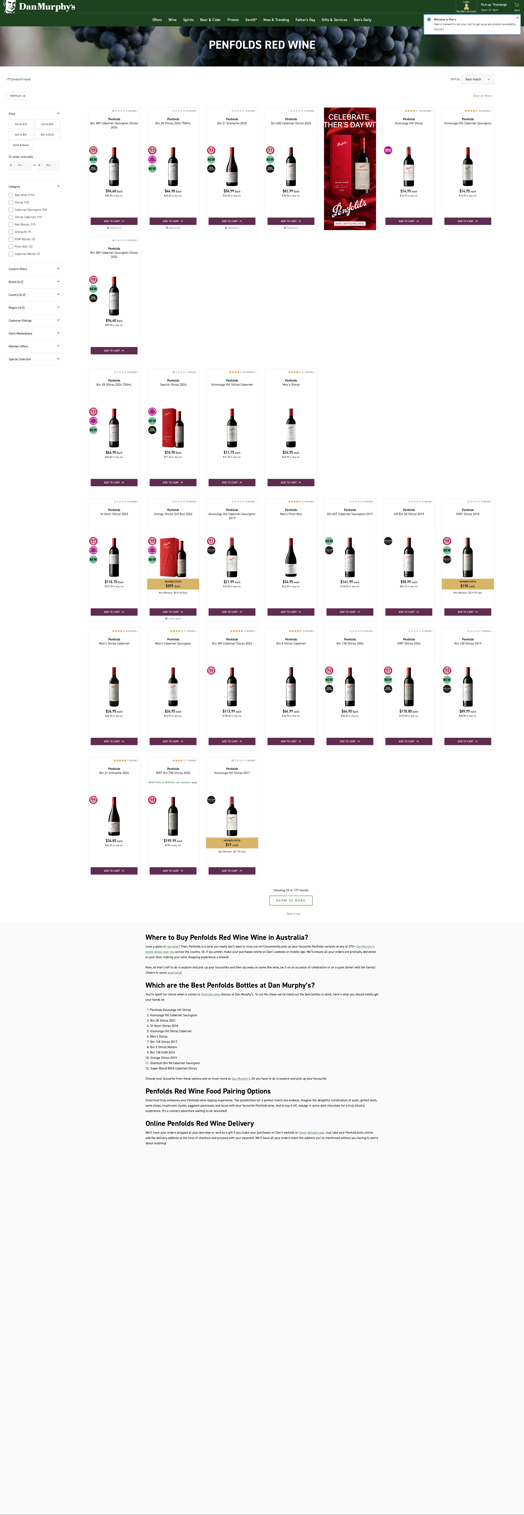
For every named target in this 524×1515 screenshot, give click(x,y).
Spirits (188, 19)
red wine (172, 946)
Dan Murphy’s (241, 1078)
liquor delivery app (311, 1132)
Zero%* (251, 19)
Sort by (455, 79)
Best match (474, 79)
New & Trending (276, 19)
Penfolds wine (210, 994)
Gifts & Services (334, 19)
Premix (233, 19)
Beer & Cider (210, 19)
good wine (174, 972)
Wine (172, 19)
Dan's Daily (363, 19)
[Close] (517, 17)
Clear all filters (482, 96)
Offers (157, 19)
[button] (466, 6)
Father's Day (305, 19)
